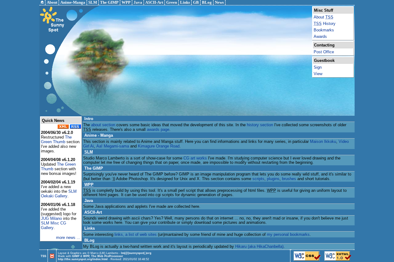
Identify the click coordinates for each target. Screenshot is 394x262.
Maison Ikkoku (323, 141)
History (325, 23)
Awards (320, 36)
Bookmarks (324, 30)
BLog (89, 240)
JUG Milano (51, 218)
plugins (273, 178)
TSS (43, 256)
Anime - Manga (98, 135)
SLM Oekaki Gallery (59, 193)
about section (103, 125)
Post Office (324, 52)
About (323, 17)
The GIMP (93, 168)
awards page (158, 129)
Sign (318, 67)
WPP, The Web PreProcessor (103, 256)
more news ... (68, 237)
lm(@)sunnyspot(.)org (136, 253)
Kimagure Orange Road (158, 146)
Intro (88, 118)
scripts (258, 178)
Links (89, 228)
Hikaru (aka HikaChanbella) (259, 246)
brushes (289, 178)
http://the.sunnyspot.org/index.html (83, 259)
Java (88, 200)
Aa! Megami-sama (112, 146)
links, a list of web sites (136, 234)
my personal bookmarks (288, 234)
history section (260, 125)
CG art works (195, 158)
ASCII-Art (93, 212)
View (318, 73)
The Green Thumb (56, 139)
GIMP (75, 256)
